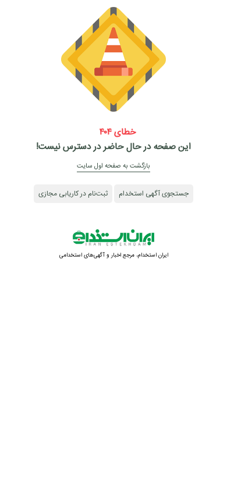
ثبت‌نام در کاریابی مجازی (73, 194)
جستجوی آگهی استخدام (154, 194)
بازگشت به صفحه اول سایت (113, 166)
